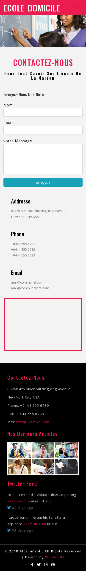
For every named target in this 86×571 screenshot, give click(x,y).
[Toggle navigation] (77, 8)
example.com (18, 501)
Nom (8, 105)
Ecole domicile (31, 8)
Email (8, 122)
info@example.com (32, 422)
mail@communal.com (27, 282)
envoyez (43, 182)
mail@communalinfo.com (30, 288)
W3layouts (55, 557)
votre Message (17, 140)
